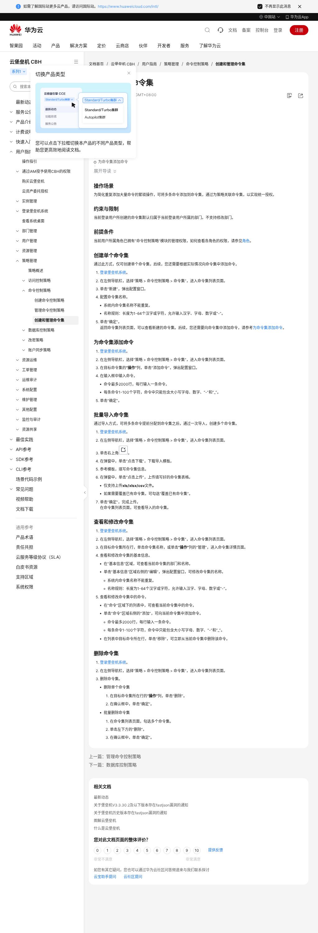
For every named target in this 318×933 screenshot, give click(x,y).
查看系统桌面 (33, 221)
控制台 (262, 30)
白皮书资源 (27, 566)
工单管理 (29, 370)
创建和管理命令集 (49, 320)
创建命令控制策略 (49, 300)
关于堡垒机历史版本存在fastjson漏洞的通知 (130, 812)
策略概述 (35, 270)
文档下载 (24, 508)
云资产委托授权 (35, 191)
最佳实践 (24, 439)
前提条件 (105, 140)
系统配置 (29, 389)
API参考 (23, 449)
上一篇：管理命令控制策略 (115, 756)
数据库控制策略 (41, 330)
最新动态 (101, 797)
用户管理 (29, 241)
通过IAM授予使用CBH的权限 (46, 171)
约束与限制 (107, 130)
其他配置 (29, 409)
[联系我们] (220, 30)
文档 (232, 30)
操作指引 (29, 161)
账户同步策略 (39, 350)
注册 (299, 30)
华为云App (299, 17)
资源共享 (29, 429)
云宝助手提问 (105, 876)
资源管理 (29, 250)
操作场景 (105, 119)
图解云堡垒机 (105, 820)
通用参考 (24, 527)
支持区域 (24, 576)
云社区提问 (133, 876)
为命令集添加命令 (113, 161)
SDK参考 (24, 459)
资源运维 (29, 360)
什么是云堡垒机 (107, 828)
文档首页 (96, 64)
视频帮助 (24, 499)
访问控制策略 (39, 280)
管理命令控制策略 (49, 310)
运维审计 (29, 379)
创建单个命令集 (111, 151)
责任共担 (24, 547)
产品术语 (24, 537)
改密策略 (35, 340)
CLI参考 (23, 469)
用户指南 (149, 64)
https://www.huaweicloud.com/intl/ (128, 6)
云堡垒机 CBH (123, 64)
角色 (246, 241)
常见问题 (24, 489)
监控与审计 (31, 419)
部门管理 (29, 231)
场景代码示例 (29, 479)
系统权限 (24, 586)
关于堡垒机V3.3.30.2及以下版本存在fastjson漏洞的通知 (141, 805)
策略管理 (29, 260)
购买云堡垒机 (33, 181)
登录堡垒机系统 (35, 211)
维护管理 (29, 399)
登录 (278, 30)
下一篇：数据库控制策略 (113, 764)
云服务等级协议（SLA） (39, 557)
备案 (246, 30)
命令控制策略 (39, 290)
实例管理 (29, 201)
